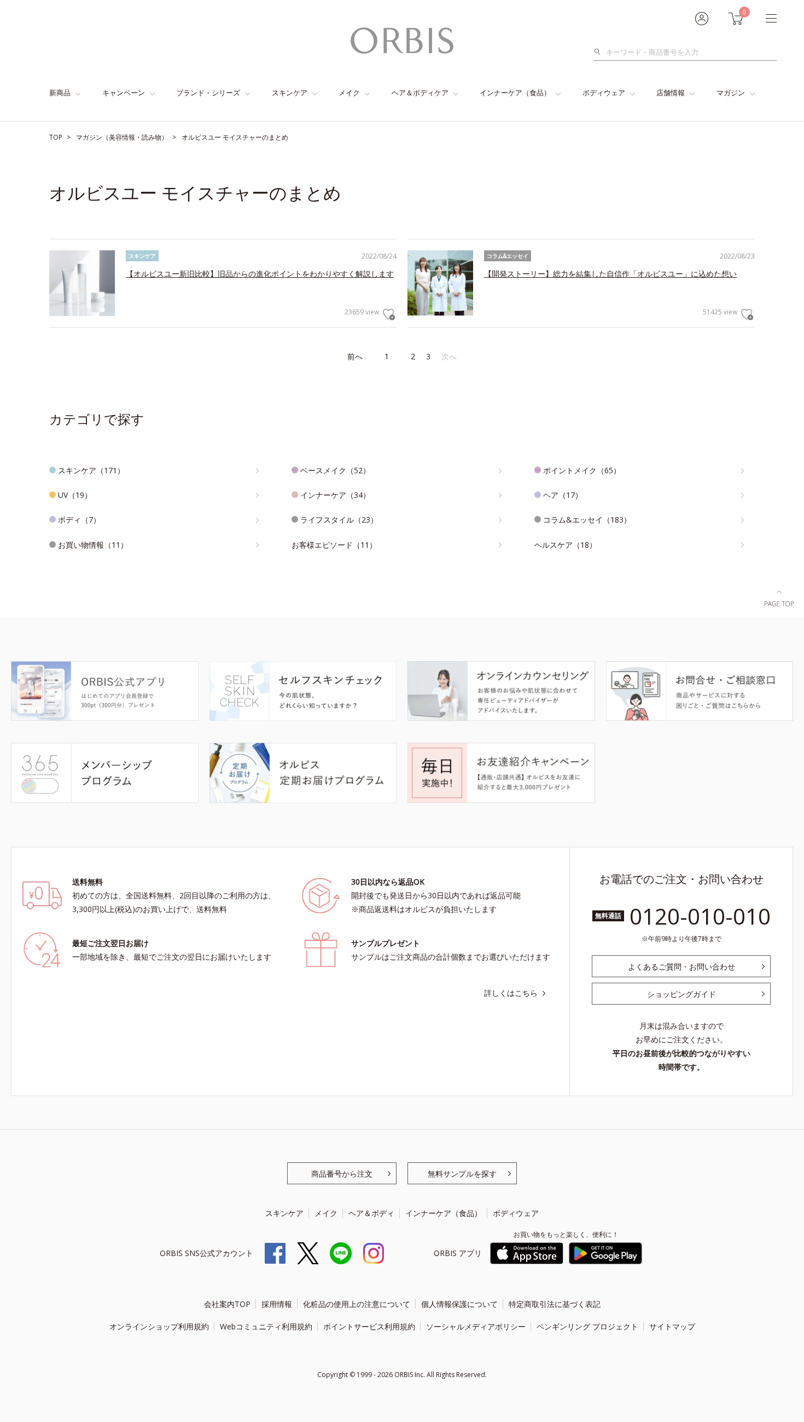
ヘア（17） (562, 495)
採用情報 (276, 1304)
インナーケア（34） (335, 495)
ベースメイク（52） (335, 470)
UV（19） (75, 495)
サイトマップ (672, 1326)
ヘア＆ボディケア (420, 93)
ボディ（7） (79, 519)
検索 (600, 52)
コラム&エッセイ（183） (587, 519)
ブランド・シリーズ (208, 93)
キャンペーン (123, 93)
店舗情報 (670, 93)
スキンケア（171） (91, 470)
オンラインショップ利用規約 (159, 1326)
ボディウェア (603, 93)
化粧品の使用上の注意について (356, 1304)
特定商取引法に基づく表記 (555, 1304)
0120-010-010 (700, 916)
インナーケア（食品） (515, 93)
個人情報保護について (459, 1304)
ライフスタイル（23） (339, 519)
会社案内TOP (227, 1304)
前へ (355, 356)
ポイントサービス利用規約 (369, 1326)
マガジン (730, 93)
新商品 (60, 93)
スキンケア (289, 93)
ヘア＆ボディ (371, 1213)
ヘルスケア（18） (565, 545)
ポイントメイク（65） (582, 470)
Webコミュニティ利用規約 (266, 1326)
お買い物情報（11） (93, 545)
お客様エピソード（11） (334, 545)
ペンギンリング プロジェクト (587, 1326)
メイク (349, 93)
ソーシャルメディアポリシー (476, 1326)
